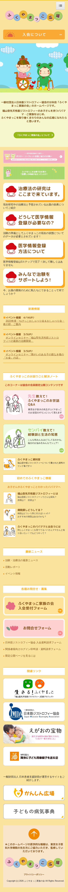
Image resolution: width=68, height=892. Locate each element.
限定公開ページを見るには (20, 655)
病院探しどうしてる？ (30, 510)
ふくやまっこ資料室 (29, 459)
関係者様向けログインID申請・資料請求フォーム (33, 649)
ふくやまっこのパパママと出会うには (39, 526)
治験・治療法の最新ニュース (21, 560)
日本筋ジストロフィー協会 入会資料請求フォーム (33, 642)
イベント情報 (12, 573)
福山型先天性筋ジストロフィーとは (38, 493)
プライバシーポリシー (34, 874)
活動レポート (12, 567)
